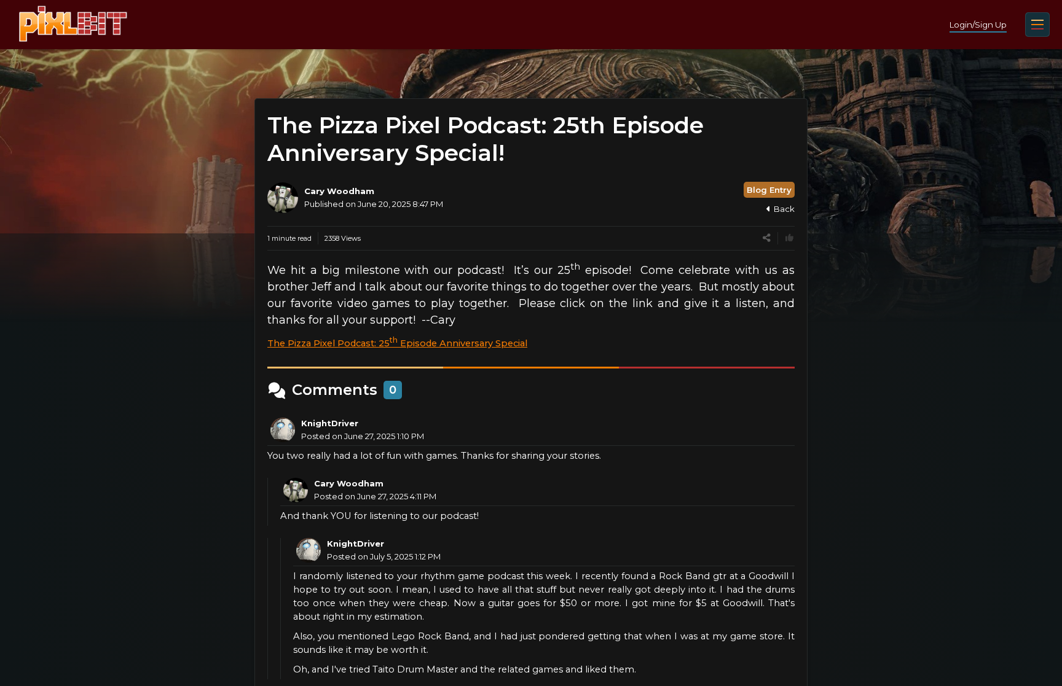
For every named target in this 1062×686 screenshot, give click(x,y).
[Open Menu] (1037, 24)
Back (784, 209)
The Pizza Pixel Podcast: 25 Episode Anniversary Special (397, 343)
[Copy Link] (766, 238)
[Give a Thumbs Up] (789, 238)
